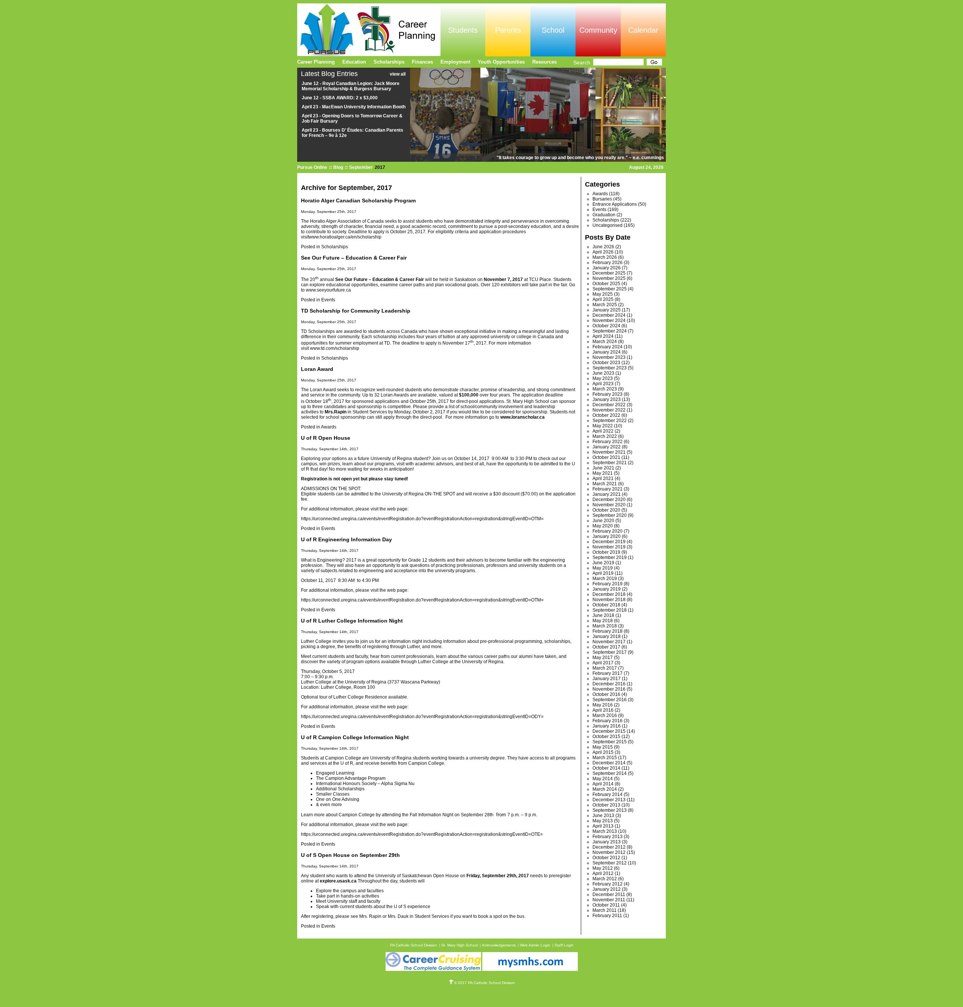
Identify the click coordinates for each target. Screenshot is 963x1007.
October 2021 (606, 457)
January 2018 (606, 636)
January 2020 (606, 536)
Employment (455, 62)
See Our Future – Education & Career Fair (354, 258)
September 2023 (609, 368)
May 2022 (602, 425)
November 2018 (609, 599)
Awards (328, 427)
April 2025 (603, 299)
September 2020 (609, 515)
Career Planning (316, 62)
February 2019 (607, 583)
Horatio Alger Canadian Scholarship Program (358, 200)
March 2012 (604, 878)
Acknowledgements (499, 945)
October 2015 (606, 736)
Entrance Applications (614, 204)
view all (398, 74)
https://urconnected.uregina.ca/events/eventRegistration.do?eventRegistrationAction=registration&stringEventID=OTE (420, 834)
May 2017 (602, 657)
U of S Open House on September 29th (350, 855)
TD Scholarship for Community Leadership (355, 311)
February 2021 (607, 489)
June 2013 (603, 815)
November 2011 (608, 899)
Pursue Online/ (368, 29)
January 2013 (606, 841)
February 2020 (607, 531)
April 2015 (603, 752)
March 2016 (604, 715)
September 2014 (609, 773)
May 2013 (602, 820)
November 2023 (609, 357)
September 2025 (609, 289)
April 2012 (603, 873)
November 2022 (609, 410)
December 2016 (609, 684)
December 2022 (609, 404)
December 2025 (609, 273)
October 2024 (606, 325)
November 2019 (609, 547)
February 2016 (607, 720)
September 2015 (609, 741)
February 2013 (607, 836)
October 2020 (606, 510)
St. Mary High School (459, 945)
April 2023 (603, 383)
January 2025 (606, 310)
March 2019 (604, 578)
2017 (380, 167)
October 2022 (606, 415)
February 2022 (607, 441)
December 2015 (609, 731)
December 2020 (609, 499)
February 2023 (607, 394)
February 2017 (607, 673)
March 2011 (604, 910)
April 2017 (603, 662)
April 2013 (603, 826)
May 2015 (602, 747)
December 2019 (609, 541)
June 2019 (603, 562)
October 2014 (606, 768)
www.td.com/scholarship (334, 348)
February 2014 (607, 794)
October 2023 (606, 362)
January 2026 (606, 267)
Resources (544, 62)
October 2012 (606, 857)
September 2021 (609, 462)
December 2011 (608, 894)
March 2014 (604, 789)
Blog (338, 167)
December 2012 (609, 847)
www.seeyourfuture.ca (328, 290)
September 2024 (609, 331)
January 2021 (606, 494)
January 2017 (606, 678)
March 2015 (604, 757)
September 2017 (609, 652)
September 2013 (609, 810)
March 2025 (604, 304)
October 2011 (606, 905)
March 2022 (604, 436)
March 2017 (604, 668)
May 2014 (602, 778)
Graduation (603, 214)
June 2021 (603, 468)
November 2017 (609, 641)
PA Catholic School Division (413, 945)
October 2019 (606, 552)
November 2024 (609, 320)
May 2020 (602, 526)
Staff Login (564, 945)
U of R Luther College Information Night (352, 621)
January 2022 (606, 447)
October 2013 (606, 805)
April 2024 (603, 336)
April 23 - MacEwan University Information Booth (354, 106)
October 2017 (606, 647)
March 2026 (604, 257)
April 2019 (603, 573)
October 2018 (606, 605)
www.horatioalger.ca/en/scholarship (345, 237)
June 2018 (603, 615)
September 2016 (609, 699)
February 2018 (607, 631)
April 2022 (603, 431)
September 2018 (609, 610)
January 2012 (606, 889)
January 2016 (606, 726)
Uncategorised (607, 225)
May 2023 (602, 378)
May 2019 (602, 568)
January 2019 (606, 589)
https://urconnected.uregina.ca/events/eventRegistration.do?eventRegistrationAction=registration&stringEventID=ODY (421, 716)
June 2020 (603, 520)
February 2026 (607, 262)
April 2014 (603, 784)
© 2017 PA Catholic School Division (484, 983)
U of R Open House (325, 438)
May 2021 (602, 473)
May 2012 (602, 868)
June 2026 (603, 246)
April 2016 (603, 710)
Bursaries (602, 199)
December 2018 (609, 594)
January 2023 (606, 399)
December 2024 (609, 315)
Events (328, 299)
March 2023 (604, 389)
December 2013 (609, 799)
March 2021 (604, 483)
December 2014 (609, 763)
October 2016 (606, 694)
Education (354, 62)
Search (581, 62)
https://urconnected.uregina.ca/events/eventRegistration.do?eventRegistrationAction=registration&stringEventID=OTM (421, 518)
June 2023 (603, 373)
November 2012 (609, 852)
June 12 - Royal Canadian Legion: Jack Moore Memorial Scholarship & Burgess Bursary (350, 86)
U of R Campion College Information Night (355, 737)
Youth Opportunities (501, 62)
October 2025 (606, 283)
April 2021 (603, 478)
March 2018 (604, 626)
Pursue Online (312, 167)
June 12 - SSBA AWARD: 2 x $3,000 (340, 97)
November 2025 (609, 278)
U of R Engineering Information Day (346, 539)
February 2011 (607, 915)
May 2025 (602, 294)
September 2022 (609, 420)
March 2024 (604, 341)
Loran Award (317, 369)
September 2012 (609, 863)
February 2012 (607, 884)
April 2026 (603, 252)
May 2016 (602, 705)
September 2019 (609, 557)
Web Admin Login (535, 945)
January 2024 (606, 352)
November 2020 (609, 504)
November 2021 (609, 452)
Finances (422, 62)
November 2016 (609, 689)
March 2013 (604, 831)
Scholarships (334, 246)
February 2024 (607, 346)
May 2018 (602, 620)
